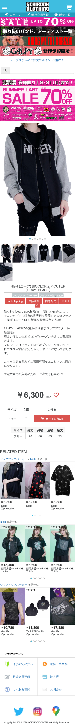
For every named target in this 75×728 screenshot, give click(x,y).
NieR (60, 295)
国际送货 (34, 301)
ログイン (15, 15)
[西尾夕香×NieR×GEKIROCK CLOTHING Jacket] (12, 543)
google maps (56, 711)
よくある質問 (21, 689)
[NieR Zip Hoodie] (12, 480)
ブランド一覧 (47, 295)
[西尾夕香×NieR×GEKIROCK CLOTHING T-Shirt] (37, 543)
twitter (19, 711)
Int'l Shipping (15, 301)
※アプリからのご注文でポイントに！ (37, 60)
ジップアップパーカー (25, 295)
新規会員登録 (39, 15)
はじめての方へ (22, 664)
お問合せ (56, 689)
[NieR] (37, 480)
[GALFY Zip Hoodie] (12, 606)
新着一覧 (64, 15)
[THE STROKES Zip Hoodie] (37, 606)
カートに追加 (54, 419)
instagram (37, 711)
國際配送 (50, 301)
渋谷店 (54, 676)
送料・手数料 (59, 664)
